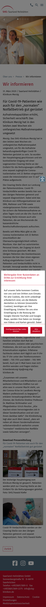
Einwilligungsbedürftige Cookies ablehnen (16, 330)
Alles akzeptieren (36, 330)
